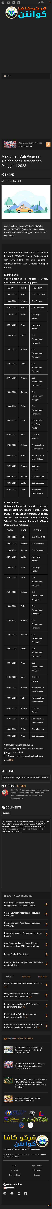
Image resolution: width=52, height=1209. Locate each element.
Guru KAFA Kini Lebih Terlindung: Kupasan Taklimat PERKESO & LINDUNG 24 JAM (29, 1050)
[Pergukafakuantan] (3, 2)
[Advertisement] (24, 45)
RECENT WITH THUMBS (20, 1038)
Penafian (14, 1170)
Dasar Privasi (37, 1166)
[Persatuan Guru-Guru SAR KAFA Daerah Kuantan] (26, 17)
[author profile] (7, 181)
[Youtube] (8, 2)
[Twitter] (13, 2)
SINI (11, 760)
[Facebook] (18, 2)
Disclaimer (37, 1170)
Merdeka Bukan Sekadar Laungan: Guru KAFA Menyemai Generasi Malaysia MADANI (32, 143)
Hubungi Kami (14, 1175)
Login (14, 1166)
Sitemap (37, 1175)
